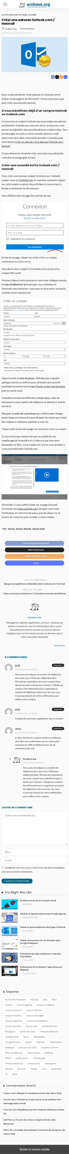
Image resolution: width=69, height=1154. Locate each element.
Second (9, 1068)
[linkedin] (12, 646)
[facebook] (5, 646)
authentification (50, 1026)
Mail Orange (34, 1052)
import (28, 1042)
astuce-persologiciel (37, 1020)
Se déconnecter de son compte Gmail (38, 900)
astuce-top (31, 1026)
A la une (34, 999)
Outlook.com (26, 180)
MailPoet (48, 1052)
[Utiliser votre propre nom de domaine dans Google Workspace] (10, 944)
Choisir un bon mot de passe (50, 386)
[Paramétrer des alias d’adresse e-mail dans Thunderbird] (10, 958)
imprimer (40, 1042)
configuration (12, 1036)
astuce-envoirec (13, 1015)
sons (44, 1068)
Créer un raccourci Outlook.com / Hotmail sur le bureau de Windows (34, 593)
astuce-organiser (13, 1020)
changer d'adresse (49, 1031)
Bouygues (10, 1031)
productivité (34, 1063)
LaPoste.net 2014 (27, 1047)
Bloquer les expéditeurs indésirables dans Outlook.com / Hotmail (34, 583)
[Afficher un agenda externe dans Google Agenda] (10, 918)
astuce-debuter (23, 528)
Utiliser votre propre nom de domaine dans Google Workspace (40, 942)
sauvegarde (50, 1063)
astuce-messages (35, 1015)
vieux (14, 1074)
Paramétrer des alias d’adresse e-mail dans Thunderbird (40, 955)
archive (8, 1004)
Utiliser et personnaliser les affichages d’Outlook (42, 927)
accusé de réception (15, 999)
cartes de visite (27, 1031)
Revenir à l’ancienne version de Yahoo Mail (39, 1093)
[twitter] (8, 646)
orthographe (39, 1058)
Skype (34, 1068)
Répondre (58, 665)
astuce (11, 528)
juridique (9, 1047)
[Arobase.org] (34, 3)
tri (6, 1074)
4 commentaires (27, 28)
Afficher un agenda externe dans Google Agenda (43, 913)
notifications (22, 1058)
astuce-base (38, 528)
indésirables (56, 1042)
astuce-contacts (13, 1010)
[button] (5, 4)
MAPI (8, 1058)
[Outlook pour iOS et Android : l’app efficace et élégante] (10, 971)
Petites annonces (14, 1063)
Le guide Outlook (49, 1047)
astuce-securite (13, 1026)
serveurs (21, 1068)
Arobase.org (10, 29)
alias (45, 999)
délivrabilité (39, 1036)
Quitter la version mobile (34, 1149)
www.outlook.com (27, 508)
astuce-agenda (24, 1004)
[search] (63, 4)
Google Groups (13, 1042)
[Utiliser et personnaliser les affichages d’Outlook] (10, 931)
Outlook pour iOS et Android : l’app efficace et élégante (41, 968)
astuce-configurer (46, 1004)
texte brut (56, 1068)
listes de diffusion (14, 1052)
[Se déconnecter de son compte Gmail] (10, 904)
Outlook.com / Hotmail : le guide (19, 15)
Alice (54, 999)
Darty (26, 1036)
